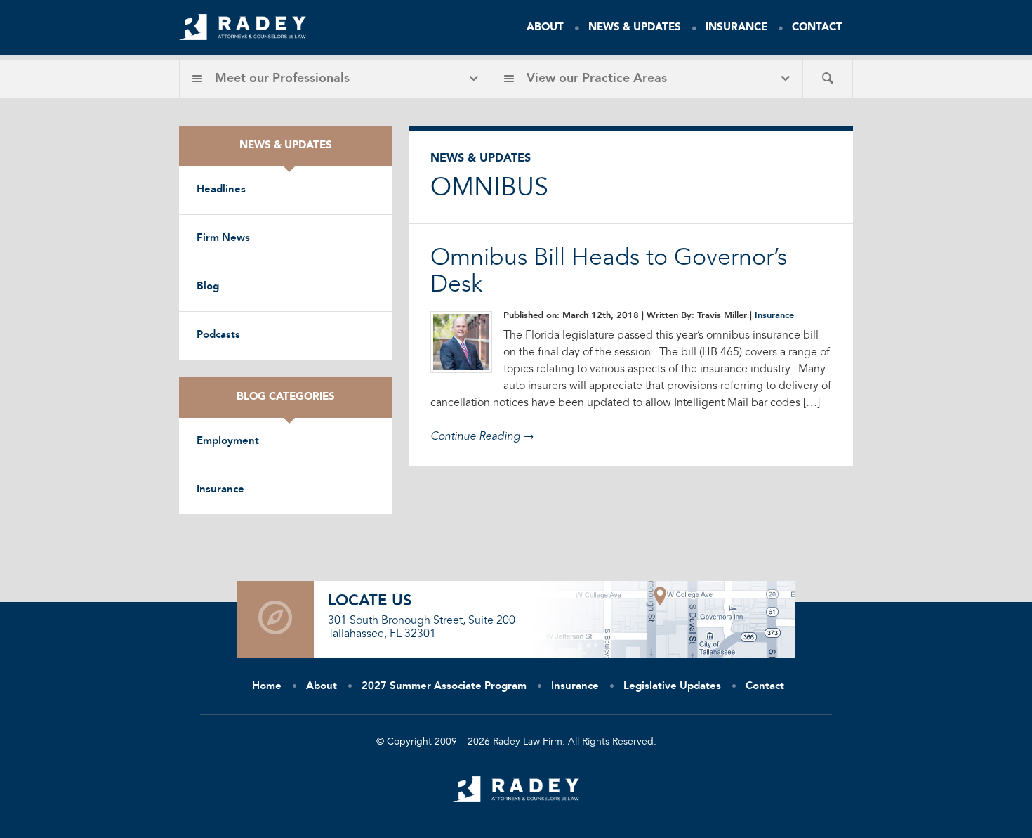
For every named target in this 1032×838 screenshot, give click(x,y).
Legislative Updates (672, 686)
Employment (228, 441)
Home (267, 686)
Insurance (736, 27)
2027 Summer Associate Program (444, 686)
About (545, 27)
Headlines (221, 190)
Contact (817, 27)
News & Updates (634, 27)
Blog (208, 287)
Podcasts (218, 335)
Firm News (223, 238)
